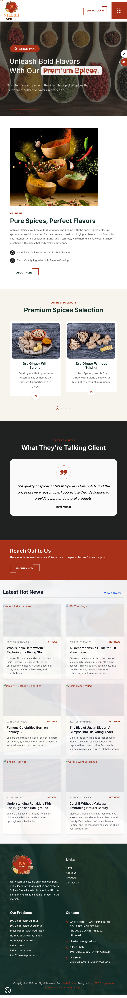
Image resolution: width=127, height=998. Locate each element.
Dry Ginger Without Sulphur (91, 365)
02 (124, 62)
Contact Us (24, 96)
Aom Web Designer (72, 987)
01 (124, 53)
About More (24, 272)
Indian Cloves (18, 945)
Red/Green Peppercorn (23, 955)
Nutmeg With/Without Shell (26, 935)
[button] (57, 408)
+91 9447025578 (100, 951)
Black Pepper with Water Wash (27, 930)
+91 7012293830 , (80, 951)
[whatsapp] (8, 990)
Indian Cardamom (20, 950)
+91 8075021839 (100, 962)
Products (71, 877)
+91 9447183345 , (80, 962)
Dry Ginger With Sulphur (35, 365)
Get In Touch (95, 10)
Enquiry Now (24, 568)
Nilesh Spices (68, 983)
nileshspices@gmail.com (84, 941)
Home (69, 867)
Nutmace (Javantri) (21, 940)
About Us (71, 872)
